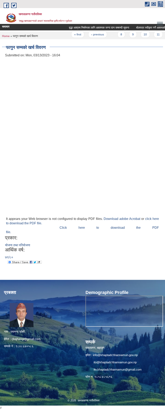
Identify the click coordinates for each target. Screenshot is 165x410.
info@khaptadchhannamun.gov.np (115, 355)
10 (140, 34)
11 (153, 34)
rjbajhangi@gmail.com (26, 339)
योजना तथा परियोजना (17, 245)
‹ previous (92, 34)
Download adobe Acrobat (122, 218)
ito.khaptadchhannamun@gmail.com (118, 369)
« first (72, 34)
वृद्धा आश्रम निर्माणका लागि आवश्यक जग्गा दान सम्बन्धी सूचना (94, 27)
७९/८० (9, 257)
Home (6, 36)
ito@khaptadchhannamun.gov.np (115, 362)
